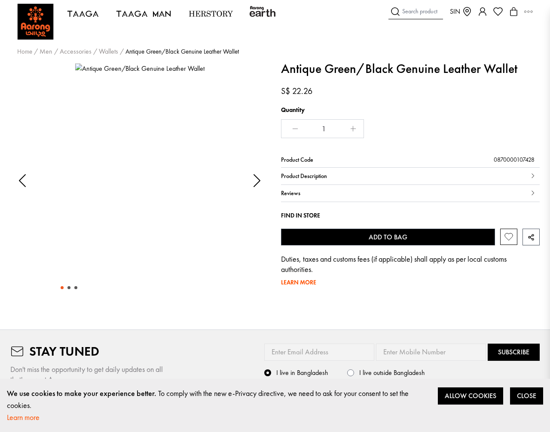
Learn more (23, 417)
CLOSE (526, 395)
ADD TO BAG (388, 237)
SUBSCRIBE (513, 351)
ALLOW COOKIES (470, 395)
